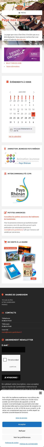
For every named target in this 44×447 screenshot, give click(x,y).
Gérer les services (21, 418)
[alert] (22, 129)
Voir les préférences (22, 437)
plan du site (21, 40)
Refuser (22, 431)
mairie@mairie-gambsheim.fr (14, 230)
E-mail (5, 345)
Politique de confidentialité (29, 444)
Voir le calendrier (15, 136)
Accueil (4, 25)
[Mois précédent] (10, 92)
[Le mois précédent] (34, 92)
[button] (40, 393)
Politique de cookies (12, 442)
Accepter (22, 424)
